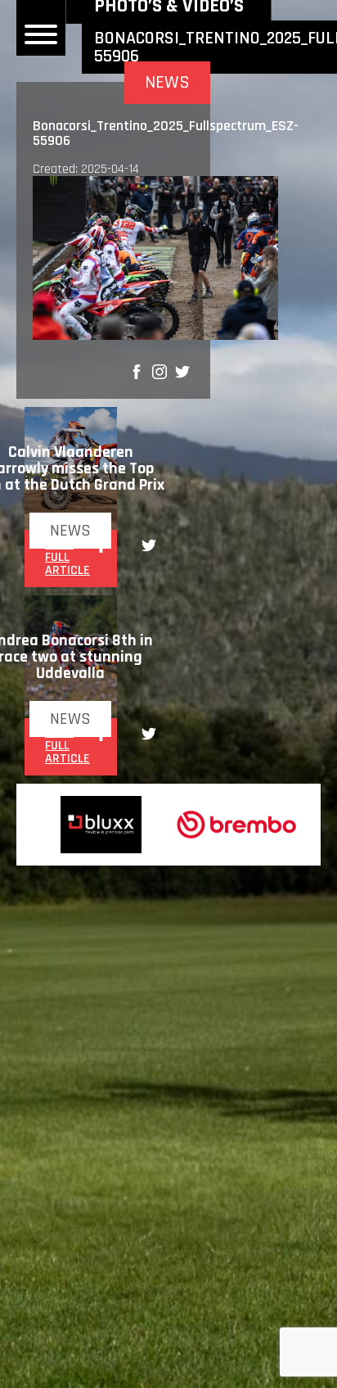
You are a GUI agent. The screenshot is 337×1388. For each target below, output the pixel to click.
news (70, 530)
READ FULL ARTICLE (67, 557)
